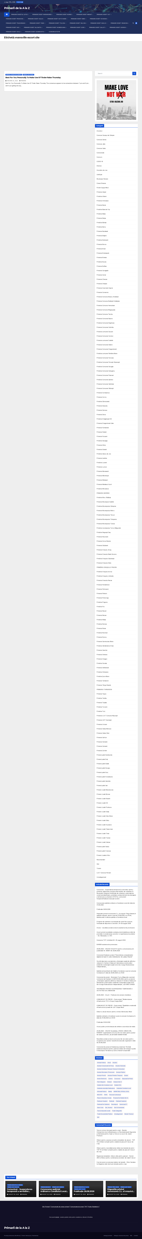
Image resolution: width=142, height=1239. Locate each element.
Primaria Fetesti (101, 432)
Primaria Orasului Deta (104, 563)
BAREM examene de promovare (107, 944)
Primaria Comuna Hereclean (106, 305)
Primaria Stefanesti (103, 667)
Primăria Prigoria (102, 602)
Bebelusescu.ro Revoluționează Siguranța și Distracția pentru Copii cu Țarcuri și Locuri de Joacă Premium (116, 1133)
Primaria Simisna (102, 654)
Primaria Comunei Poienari (105, 375)
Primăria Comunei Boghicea (105, 323)
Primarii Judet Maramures (42, 14)
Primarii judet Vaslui (98, 23)
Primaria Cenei (101, 275)
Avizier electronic (101, 1078)
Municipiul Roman (102, 179)
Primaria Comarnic (102, 292)
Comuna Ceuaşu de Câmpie (105, 135)
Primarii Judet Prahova (15, 19)
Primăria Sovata (102, 663)
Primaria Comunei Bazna (104, 318)
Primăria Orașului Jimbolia (105, 576)
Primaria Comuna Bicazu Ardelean (108, 297)
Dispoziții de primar (127, 1078)
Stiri (98, 864)
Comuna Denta (101, 139)
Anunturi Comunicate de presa (105, 1066)
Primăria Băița (101, 214)
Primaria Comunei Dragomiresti (14, 74)
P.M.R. (105, 1094)
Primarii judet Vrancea (119, 23)
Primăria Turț (101, 711)
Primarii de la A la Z (17, 8)
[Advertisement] (71, 53)
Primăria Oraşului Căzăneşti (105, 558)
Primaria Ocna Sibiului (104, 541)
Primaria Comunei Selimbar (105, 384)
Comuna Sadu (101, 148)
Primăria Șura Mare (103, 676)
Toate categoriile (117, 1110)
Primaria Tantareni (102, 681)
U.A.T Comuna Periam (104, 873)
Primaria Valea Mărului (104, 729)
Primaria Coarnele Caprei (105, 288)
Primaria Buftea (101, 266)
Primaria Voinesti (102, 742)
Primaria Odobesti (102, 545)
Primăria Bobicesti (102, 240)
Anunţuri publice (120, 1072)
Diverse (99, 166)
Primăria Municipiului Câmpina (106, 506)
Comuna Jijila (101, 144)
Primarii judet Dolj (13, 31)
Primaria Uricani (102, 724)
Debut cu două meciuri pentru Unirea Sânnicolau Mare (114, 1011)
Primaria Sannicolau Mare (105, 641)
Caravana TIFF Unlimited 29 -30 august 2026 (111, 940)
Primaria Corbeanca (103, 393)
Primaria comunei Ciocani (105, 331)
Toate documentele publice (104, 1114)
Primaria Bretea (102, 257)
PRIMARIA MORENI (103, 493)
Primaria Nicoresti (102, 537)
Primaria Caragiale (102, 270)
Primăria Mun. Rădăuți (104, 497)
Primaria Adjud (101, 192)
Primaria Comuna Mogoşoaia (106, 310)
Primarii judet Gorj (77, 27)
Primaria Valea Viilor (103, 733)
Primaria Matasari (102, 480)
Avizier (126, 1075)
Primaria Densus (102, 410)
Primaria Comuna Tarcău (105, 314)
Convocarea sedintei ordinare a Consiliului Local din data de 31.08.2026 (53, 1191)
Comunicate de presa (77, 1206)
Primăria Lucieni (102, 462)
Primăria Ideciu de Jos (104, 454)
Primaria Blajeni (101, 235)
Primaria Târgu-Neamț (104, 685)
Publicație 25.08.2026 (103, 1022)
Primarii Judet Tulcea (57, 23)
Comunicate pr (54, 31)
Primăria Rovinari (102, 633)
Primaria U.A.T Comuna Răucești (107, 715)
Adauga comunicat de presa (121, 1235)
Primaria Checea (102, 279)
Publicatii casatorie (121, 1101)
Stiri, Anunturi (108, 1107)
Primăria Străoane (102, 672)
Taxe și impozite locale (103, 1110)
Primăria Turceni (102, 707)
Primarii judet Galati (97, 27)
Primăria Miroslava (103, 489)
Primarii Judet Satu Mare (57, 19)
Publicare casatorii (102, 1101)
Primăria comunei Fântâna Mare (107, 353)
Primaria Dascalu (102, 406)
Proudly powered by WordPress (12, 1235)
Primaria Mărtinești (103, 475)
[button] (133, 23)
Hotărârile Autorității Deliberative (106, 1088)
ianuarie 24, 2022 (12, 80)
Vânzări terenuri (128, 1114)
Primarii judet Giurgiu (118, 27)
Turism (99, 868)
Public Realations (93, 1206)
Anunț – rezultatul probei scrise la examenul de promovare (116, 928)
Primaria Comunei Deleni (104, 345)
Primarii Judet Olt (104, 14)
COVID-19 (100, 161)
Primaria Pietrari (102, 593)
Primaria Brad (101, 249)
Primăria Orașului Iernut (104, 571)
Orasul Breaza (101, 183)
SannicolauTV (123, 1104)
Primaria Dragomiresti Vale (105, 423)
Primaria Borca (101, 244)
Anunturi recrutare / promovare (105, 1072)
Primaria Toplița (102, 702)
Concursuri (117, 1078)
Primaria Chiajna (102, 283)
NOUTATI (99, 1094)
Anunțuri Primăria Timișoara (115, 1075)
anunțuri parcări (101, 1075)
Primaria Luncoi (102, 467)
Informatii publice (101, 1091)
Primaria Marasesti (103, 471)
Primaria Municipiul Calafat (105, 502)
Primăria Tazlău (102, 698)
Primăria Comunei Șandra (105, 379)
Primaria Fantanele (103, 427)
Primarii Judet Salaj (35, 19)
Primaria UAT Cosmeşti (104, 720)
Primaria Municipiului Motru (105, 510)
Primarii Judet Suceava (98, 19)
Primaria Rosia (101, 628)
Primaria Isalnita (102, 458)
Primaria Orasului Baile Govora (106, 554)
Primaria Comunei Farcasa (105, 358)
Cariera (110, 1078)
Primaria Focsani (102, 436)
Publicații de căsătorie (103, 1104)
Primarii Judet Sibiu (78, 19)
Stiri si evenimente (119, 1107)
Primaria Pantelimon (103, 585)
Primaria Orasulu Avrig (104, 550)
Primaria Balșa (101, 218)
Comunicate (100, 153)
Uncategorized (101, 877)
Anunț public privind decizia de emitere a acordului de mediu (116, 1026)
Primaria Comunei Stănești (105, 388)
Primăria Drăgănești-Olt (104, 419)
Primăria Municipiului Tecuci (106, 515)
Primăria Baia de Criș (103, 209)
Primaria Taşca (101, 694)
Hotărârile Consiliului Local (124, 1088)
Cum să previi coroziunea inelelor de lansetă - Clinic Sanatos (116, 1162)
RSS (131, 1235)
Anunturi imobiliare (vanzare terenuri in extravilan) (110, 1069)
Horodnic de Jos (102, 170)
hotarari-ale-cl (118, 1082)
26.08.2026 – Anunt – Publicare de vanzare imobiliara (114, 995)
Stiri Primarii (46, 1206)
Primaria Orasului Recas (104, 580)
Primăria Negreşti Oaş (104, 532)
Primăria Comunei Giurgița (105, 366)
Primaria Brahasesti (103, 253)
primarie (23, 80)
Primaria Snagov (102, 659)
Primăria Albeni (101, 196)
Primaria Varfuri (102, 737)
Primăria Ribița (101, 619)
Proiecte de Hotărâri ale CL (120, 1098)
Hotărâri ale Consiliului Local (104, 1085)
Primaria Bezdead (102, 231)
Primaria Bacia (101, 205)
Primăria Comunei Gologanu (106, 371)
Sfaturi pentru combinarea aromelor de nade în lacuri (118, 1158)
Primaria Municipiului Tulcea (106, 523)
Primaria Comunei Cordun (105, 336)
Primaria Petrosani (102, 589)
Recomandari (101, 859)
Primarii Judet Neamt (84, 14)
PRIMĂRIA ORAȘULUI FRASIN (107, 567)
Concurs (99, 157)
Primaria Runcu (102, 637)
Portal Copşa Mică (102, 187)
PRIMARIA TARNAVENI (104, 689)
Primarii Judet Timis (37, 23)
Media (110, 1091)
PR (86, 1206)
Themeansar (35, 1235)
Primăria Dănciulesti (103, 401)
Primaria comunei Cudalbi (105, 340)
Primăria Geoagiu (102, 441)
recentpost (114, 1104)
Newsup (28, 1235)
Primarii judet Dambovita (34, 31)
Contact (136, 1235)
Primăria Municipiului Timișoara (107, 519)
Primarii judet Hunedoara (56, 27)
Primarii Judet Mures (64, 14)
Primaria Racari (101, 611)
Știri (98, 1117)
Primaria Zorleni (102, 750)
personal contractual (115, 1094)
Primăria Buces (101, 262)
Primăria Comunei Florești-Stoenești (108, 362)
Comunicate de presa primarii (60, 1206)
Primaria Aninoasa (102, 201)
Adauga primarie (108, 1235)
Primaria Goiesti (102, 449)
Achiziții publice (101, 1062)
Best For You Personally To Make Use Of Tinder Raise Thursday (33, 77)
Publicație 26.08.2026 (103, 909)
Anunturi (99, 131)
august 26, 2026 (14, 1194)
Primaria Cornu (101, 397)
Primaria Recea (101, 615)
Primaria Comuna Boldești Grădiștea (108, 301)
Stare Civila (100, 1107)
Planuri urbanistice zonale (104, 1098)
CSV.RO (57, 1217)
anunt (109, 1062)
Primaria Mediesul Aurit (104, 484)
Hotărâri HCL (117, 1085)
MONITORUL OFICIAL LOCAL (121, 1091)
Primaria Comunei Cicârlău (105, 327)
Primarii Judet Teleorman (15, 23)
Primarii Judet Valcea (78, 23)
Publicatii (111, 1101)
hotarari (109, 1082)
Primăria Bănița (101, 222)
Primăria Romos (102, 624)
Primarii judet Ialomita (33, 27)
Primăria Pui (100, 606)
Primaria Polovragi (102, 598)
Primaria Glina (101, 445)
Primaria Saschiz (102, 650)
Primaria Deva (101, 414)
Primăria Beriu (101, 227)
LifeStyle (99, 174)
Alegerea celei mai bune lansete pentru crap (112, 1164)
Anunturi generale (120, 1066)
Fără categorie (101, 1082)
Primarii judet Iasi (13, 27)
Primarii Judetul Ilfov (19, 14)
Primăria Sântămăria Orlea (105, 646)
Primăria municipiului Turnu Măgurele (109, 528)
